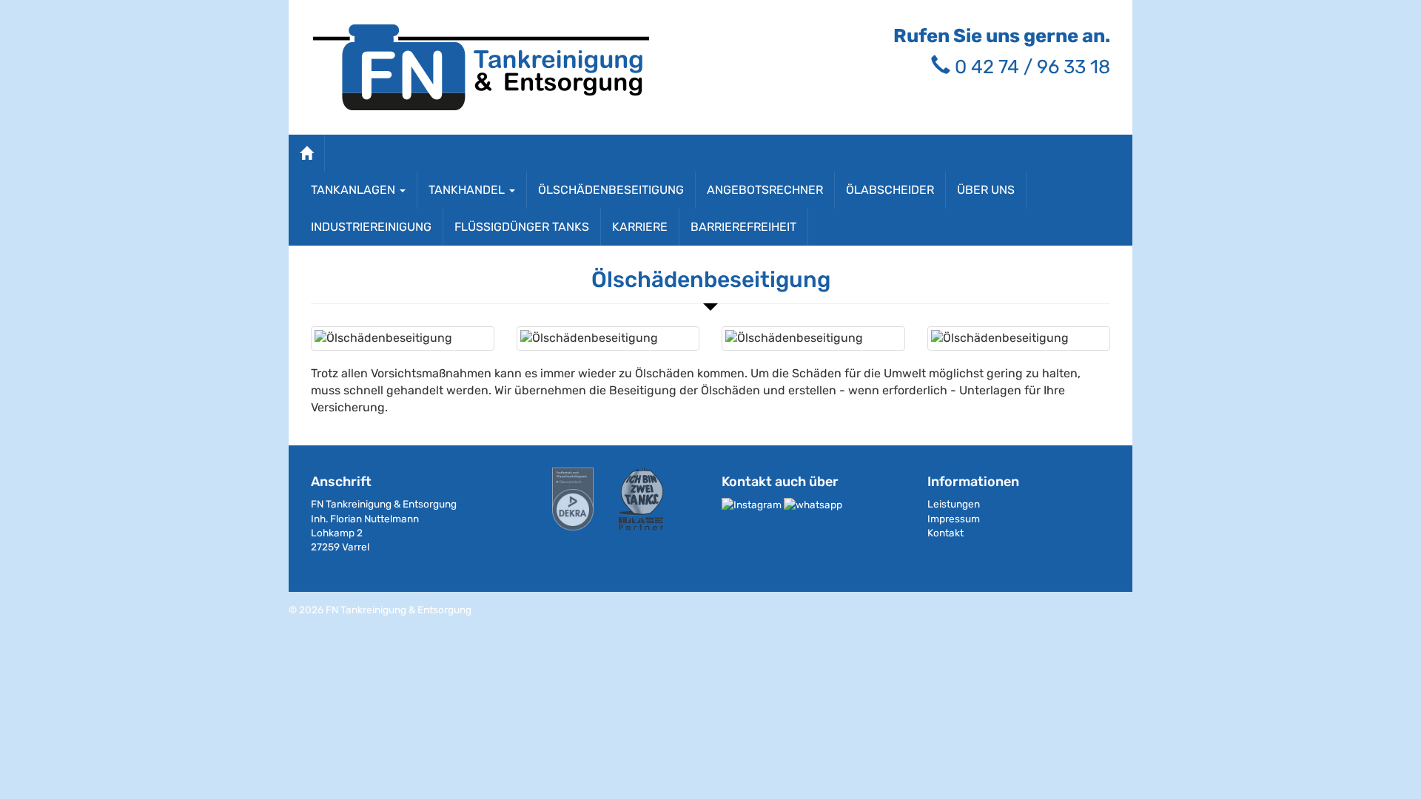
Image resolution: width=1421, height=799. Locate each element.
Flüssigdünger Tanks (521, 227)
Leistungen (953, 504)
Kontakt (945, 533)
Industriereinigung (371, 227)
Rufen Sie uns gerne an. (1001, 35)
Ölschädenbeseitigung (611, 190)
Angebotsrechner (765, 190)
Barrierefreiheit (743, 227)
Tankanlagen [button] (354, 190)
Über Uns (986, 190)
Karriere (640, 227)
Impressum (953, 519)
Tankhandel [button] (468, 190)
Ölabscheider (890, 190)
